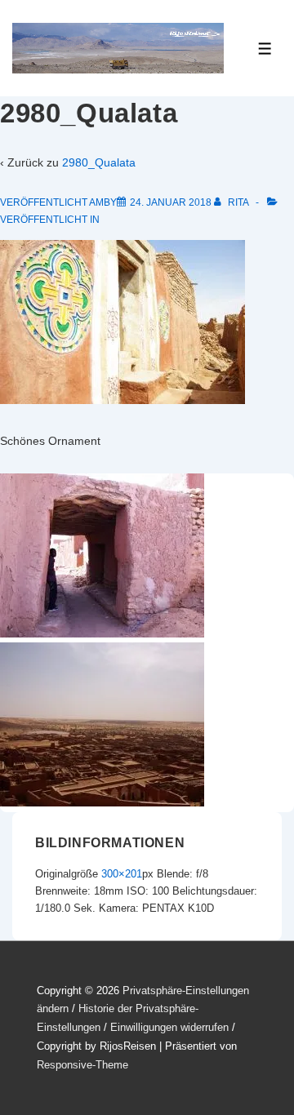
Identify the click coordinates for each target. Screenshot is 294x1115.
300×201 (121, 874)
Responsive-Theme (82, 1065)
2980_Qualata (99, 162)
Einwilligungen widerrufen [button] (169, 1027)
